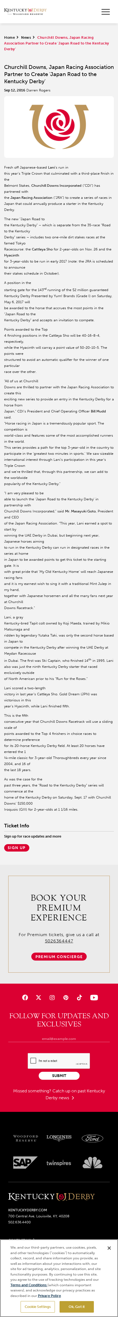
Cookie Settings (38, 1307)
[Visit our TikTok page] (79, 997)
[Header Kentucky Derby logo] (25, 11)
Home (9, 37)
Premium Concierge (59, 957)
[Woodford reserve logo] (25, 1138)
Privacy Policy (49, 1296)
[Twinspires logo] (59, 1162)
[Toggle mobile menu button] (106, 12)
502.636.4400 (19, 1222)
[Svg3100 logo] (92, 1162)
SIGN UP (17, 848)
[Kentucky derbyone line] (51, 1197)
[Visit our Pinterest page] (66, 997)
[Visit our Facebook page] (25, 997)
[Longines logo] (59, 1138)
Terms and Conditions (28, 1285)
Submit (59, 1075)
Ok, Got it (77, 1307)
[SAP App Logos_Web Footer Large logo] (25, 1162)
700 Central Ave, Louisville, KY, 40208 (38, 1216)
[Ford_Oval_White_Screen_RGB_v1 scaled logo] (92, 1138)
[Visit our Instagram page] (52, 997)
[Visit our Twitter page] (39, 997)
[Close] (109, 1248)
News (26, 37)
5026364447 (59, 941)
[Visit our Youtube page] (93, 997)
